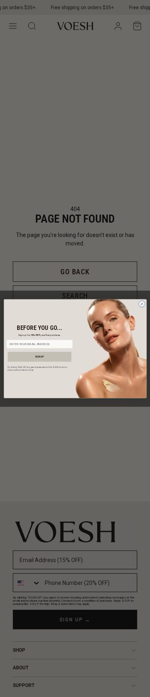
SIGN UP (39, 356)
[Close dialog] (141, 304)
